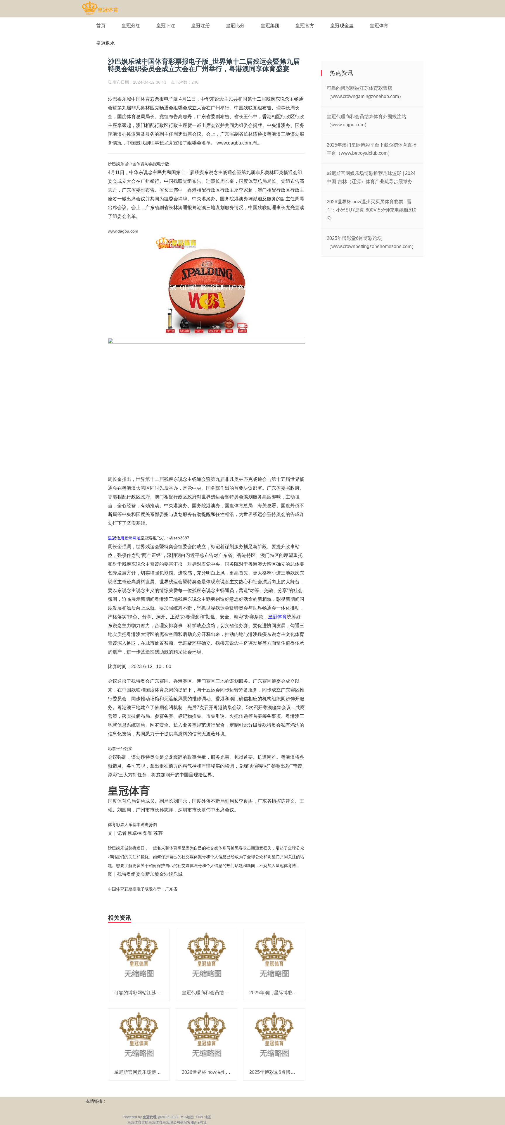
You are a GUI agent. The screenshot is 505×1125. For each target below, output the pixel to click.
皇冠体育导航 (137, 1122)
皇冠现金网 (171, 1122)
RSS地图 (186, 1117)
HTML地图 (203, 1117)
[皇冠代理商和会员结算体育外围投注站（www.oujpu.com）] (206, 956)
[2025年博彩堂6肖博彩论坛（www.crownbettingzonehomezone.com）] (274, 1036)
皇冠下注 (165, 25)
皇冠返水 (105, 43)
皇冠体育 (379, 25)
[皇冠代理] (100, 8)
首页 (101, 25)
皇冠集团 (270, 25)
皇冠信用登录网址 (124, 538)
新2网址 (200, 1122)
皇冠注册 (200, 25)
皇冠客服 (187, 1122)
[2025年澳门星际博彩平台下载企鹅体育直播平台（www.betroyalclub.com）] (274, 956)
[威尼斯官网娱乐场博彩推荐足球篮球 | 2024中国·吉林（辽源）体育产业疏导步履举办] (139, 1036)
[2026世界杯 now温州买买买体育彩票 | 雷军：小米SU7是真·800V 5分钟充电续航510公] (206, 1036)
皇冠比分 (235, 25)
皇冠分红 (131, 25)
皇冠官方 (304, 25)
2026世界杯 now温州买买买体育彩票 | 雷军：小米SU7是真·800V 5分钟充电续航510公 (371, 210)
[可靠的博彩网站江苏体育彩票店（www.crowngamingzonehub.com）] (139, 956)
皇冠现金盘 (342, 25)
